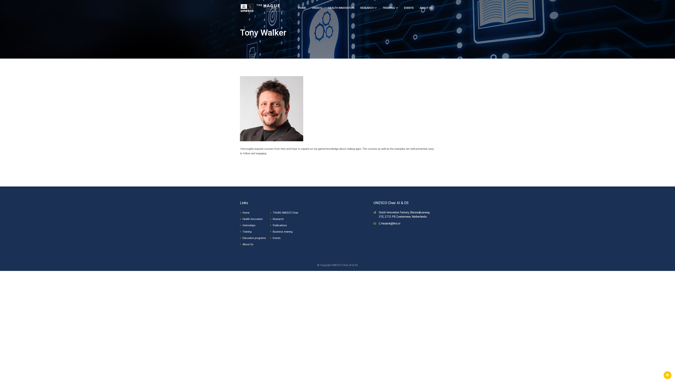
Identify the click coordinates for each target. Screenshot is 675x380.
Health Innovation (341, 8)
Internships (249, 225)
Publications (280, 225)
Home (302, 8)
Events (409, 8)
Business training (282, 231)
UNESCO (317, 8)
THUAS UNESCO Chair (285, 212)
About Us (426, 8)
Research (367, 8)
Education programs (254, 238)
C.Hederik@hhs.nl (389, 223)
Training (389, 8)
